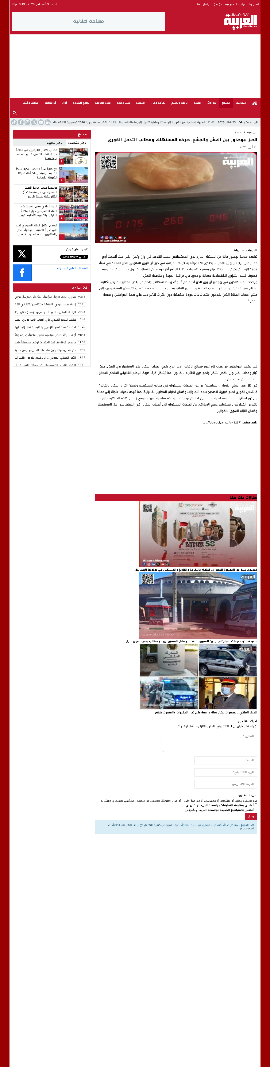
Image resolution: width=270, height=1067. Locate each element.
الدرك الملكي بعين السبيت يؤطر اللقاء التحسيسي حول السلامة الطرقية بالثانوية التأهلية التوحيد (37, 211)
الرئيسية (254, 103)
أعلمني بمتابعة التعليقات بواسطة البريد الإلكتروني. (219, 805)
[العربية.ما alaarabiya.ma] (212, 21)
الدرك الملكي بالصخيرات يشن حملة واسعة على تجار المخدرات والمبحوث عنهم (206, 712)
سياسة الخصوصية (235, 4)
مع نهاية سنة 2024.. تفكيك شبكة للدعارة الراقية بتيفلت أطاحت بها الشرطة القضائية (36, 173)
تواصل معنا (203, 4)
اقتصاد (140, 102)
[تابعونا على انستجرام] (27, 122)
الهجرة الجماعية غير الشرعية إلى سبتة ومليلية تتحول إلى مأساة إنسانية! (196, 122)
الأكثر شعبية (55, 143)
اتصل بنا (254, 4)
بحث (15, 113)
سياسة (241, 102)
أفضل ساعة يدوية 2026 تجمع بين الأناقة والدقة (112, 122)
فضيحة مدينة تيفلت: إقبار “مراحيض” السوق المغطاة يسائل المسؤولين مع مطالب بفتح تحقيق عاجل (191, 641)
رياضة (197, 102)
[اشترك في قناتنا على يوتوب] (40, 122)
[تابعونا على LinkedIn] (47, 122)
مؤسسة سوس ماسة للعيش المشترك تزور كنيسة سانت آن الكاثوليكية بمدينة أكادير (40, 192)
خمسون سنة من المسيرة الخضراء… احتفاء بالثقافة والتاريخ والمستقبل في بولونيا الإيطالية (196, 569)
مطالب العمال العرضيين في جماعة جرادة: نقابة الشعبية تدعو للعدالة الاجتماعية (36, 154)
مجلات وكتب (31, 102)
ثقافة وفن (158, 102)
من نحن (217, 4)
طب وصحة (123, 102)
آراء (64, 102)
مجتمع (226, 102)
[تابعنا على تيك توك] (13, 122)
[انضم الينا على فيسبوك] (20, 122)
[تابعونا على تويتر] (33, 122)
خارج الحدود (81, 102)
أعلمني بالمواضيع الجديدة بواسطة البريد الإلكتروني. (219, 810)
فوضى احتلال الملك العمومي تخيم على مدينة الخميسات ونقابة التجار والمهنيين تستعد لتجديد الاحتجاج (36, 230)
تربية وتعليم (179, 102)
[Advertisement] (135, 66)
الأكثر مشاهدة (78, 143)
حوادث (211, 102)
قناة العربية (103, 102)
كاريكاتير (50, 102)
